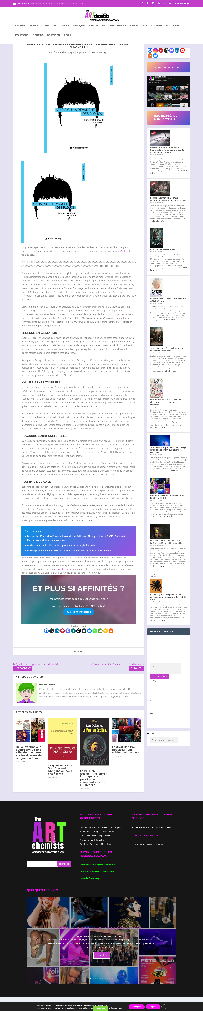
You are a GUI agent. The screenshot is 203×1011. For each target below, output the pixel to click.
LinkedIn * (85, 871)
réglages (118, 1008)
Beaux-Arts (118, 25)
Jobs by (153, 697)
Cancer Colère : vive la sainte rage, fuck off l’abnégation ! (168, 299)
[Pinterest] (62, 630)
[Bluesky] (89, 630)
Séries (33, 25)
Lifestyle (49, 25)
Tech (67, 35)
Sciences (53, 35)
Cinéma (20, 25)
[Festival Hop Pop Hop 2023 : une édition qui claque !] (126, 730)
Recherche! (159, 676)
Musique (79, 25)
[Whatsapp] (94, 630)
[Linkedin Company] (177, 50)
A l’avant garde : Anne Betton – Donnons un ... (52, 3)
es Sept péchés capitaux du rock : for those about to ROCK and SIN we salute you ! (70, 550)
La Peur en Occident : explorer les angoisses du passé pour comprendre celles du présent (93, 777)
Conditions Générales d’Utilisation (95, 844)
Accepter (137, 1006)
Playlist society (63, 569)
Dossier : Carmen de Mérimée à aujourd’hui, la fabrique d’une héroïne (168, 199)
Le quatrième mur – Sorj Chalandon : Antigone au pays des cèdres (61, 769)
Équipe (96, 831)
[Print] (111, 630)
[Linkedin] (57, 630)
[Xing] (73, 630)
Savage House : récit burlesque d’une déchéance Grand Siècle (167, 349)
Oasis (123, 251)
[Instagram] (155, 50)
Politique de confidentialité (91, 840)
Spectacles (97, 25)
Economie (173, 25)
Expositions (138, 25)
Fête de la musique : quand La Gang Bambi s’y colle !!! (167, 496)
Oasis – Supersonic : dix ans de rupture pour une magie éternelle (61, 545)
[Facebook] (46, 630)
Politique (22, 35)
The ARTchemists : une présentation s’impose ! (101, 827)
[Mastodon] (67, 630)
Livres (64, 25)
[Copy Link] (105, 630)
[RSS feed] (150, 55)
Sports (38, 35)
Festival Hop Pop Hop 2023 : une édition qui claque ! (125, 749)
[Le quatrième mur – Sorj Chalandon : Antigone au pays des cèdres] (62, 739)
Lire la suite (158, 221)
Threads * (85, 878)
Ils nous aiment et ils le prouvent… (95, 835)
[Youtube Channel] (182, 50)
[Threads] (78, 630)
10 (112, 978)
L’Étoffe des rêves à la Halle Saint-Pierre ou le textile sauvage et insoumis (166, 402)
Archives (151, 733)
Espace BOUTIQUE (140, 828)
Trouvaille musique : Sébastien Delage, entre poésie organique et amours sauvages (168, 450)
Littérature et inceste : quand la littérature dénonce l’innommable (166, 542)
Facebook (84, 864)
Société (156, 25)
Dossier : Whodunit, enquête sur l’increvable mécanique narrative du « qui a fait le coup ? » (167, 150)
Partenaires (84, 831)
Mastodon (109, 871)
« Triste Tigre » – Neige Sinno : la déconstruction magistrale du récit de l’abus (168, 597)
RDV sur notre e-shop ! (78, 611)
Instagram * (99, 864)
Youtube (110, 864)
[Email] (100, 630)
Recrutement (109, 831)
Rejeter (153, 1006)
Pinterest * (98, 871)
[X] (51, 630)
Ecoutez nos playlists (167, 67)
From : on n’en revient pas (162, 249)
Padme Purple (67, 52)
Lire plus (101, 955)
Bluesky (95, 878)
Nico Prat (116, 314)
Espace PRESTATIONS (161, 828)
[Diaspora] (84, 630)
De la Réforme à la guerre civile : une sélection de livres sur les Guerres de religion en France (29, 752)
